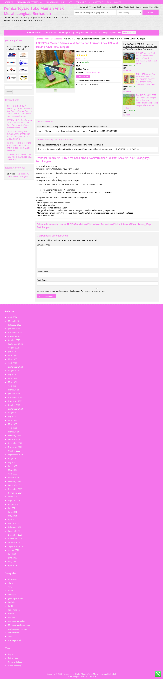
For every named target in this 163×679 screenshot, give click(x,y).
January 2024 (14, 393)
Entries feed (13, 658)
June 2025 (12, 355)
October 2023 (14, 405)
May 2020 (12, 561)
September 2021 (15, 500)
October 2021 (14, 496)
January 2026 (14, 328)
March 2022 (13, 477)
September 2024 (15, 367)
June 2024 (12, 378)
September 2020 (15, 546)
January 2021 (14, 531)
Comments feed (15, 662)
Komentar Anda (43, 244)
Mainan (11, 617)
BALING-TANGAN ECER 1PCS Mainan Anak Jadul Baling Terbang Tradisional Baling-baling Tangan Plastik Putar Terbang (140, 101)
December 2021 (15, 489)
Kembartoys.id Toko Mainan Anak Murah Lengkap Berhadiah (89, 674)
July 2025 (12, 351)
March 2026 (13, 321)
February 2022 (14, 481)
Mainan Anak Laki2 (55, 2)
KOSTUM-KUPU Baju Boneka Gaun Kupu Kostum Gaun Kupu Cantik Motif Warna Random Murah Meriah (19, 124)
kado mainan (14, 609)
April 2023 (12, 428)
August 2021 (13, 504)
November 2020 (15, 538)
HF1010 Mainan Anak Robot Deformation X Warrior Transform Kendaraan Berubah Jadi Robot (146, 58)
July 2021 (12, 508)
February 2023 (14, 435)
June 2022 (12, 466)
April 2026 (12, 317)
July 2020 (12, 554)
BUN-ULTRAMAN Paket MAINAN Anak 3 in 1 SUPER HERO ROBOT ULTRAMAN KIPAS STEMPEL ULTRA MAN (146, 79)
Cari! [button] (150, 12)
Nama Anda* (42, 271)
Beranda (8, 2)
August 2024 (13, 370)
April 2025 (12, 363)
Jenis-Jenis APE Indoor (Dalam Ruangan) (17, 175)
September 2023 (15, 409)
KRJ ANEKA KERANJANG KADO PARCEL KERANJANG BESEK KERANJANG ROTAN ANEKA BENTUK (18, 135)
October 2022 (14, 451)
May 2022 (12, 470)
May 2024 (12, 382)
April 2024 (12, 386)
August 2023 (13, 412)
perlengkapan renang (17, 629)
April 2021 (12, 519)
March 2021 (13, 523)
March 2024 (13, 389)
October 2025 (14, 340)
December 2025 (15, 332)
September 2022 (15, 454)
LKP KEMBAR (90, 676)
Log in (10, 654)
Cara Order (83, 77)
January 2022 (14, 485)
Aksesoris (98, 2)
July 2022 (12, 462)
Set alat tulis (83, 2)
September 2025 (15, 344)
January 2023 (14, 439)
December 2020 (15, 535)
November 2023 (15, 401)
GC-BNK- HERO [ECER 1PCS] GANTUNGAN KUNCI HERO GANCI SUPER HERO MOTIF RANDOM (18, 147)
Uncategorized (14, 640)
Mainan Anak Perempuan (29, 2)
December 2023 (15, 397)
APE (70, 2)
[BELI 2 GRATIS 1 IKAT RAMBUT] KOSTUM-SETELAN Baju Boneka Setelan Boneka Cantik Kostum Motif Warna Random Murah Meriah (19, 111)
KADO (10, 606)
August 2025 (13, 347)
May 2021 (12, 515)
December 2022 (15, 443)
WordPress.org (14, 665)
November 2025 (15, 336)
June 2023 (12, 420)
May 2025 (12, 359)
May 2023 (12, 424)
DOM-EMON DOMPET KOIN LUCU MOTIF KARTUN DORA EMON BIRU (19, 157)
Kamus (11, 613)
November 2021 (15, 493)
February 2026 (14, 325)
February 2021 (14, 527)
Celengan (12, 594)
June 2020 (12, 557)
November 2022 (15, 447)
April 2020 (12, 565)
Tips (109, 2)
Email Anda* (42, 280)
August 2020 (13, 550)
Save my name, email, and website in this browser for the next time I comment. (71, 291)
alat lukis (12, 583)
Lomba (117, 2)
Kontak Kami (129, 33)
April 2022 (12, 473)
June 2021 (12, 512)
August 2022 (13, 458)
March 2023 (13, 431)
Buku (10, 590)
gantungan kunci (15, 598)
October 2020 (14, 542)
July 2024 (12, 374)
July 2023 (12, 416)
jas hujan (12, 602)
